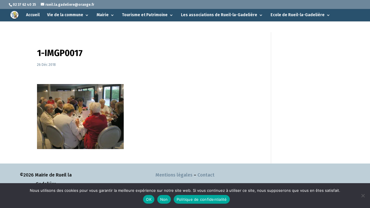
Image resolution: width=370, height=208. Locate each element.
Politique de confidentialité (202, 199)
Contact (205, 175)
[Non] (363, 195)
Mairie (103, 15)
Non (164, 199)
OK (148, 199)
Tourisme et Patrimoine (145, 15)
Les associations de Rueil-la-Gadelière (219, 15)
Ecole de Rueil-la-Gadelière (298, 15)
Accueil (33, 15)
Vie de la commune (65, 15)
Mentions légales (174, 175)
